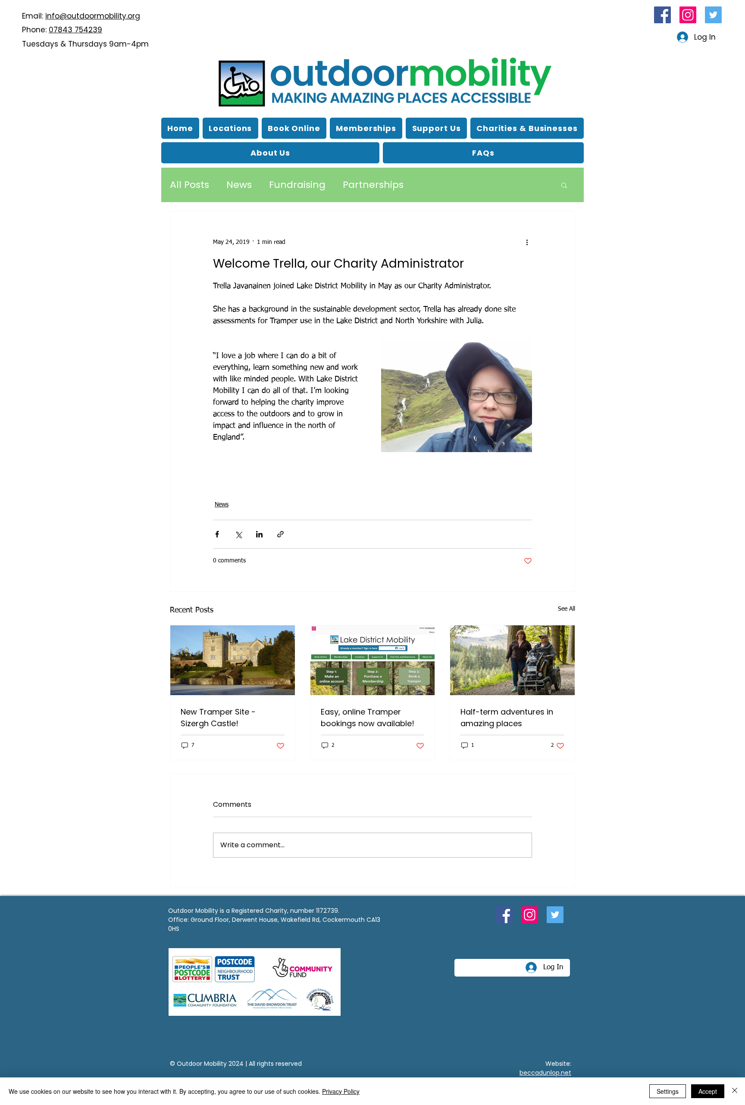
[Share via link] (280, 534)
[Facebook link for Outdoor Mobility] (662, 14)
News (239, 184)
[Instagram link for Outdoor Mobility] (687, 14)
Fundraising (297, 184)
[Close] (734, 1091)
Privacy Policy (341, 1091)
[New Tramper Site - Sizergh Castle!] (232, 660)
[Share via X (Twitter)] (238, 534)
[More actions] (527, 242)
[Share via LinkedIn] (259, 534)
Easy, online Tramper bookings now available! (367, 717)
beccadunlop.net (545, 1072)
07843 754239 (75, 30)
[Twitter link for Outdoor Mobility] (713, 14)
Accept (707, 1091)
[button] (270, 152)
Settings (668, 1091)
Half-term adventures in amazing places (506, 717)
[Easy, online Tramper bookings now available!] (372, 660)
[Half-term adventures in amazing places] (512, 660)
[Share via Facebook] (217, 534)
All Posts (189, 184)
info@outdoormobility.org (92, 16)
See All (566, 609)
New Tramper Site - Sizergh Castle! (218, 717)
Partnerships (373, 184)
